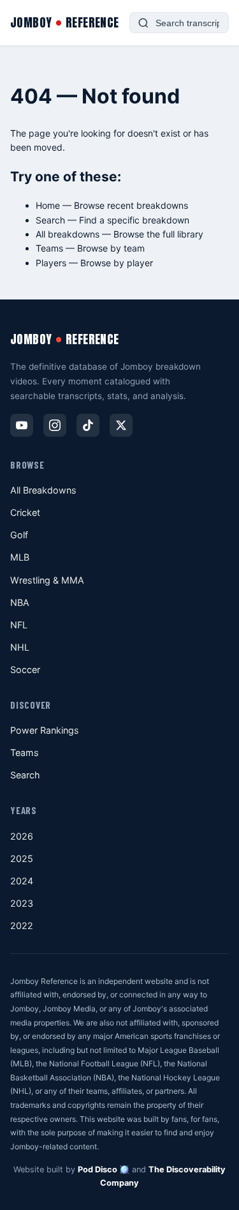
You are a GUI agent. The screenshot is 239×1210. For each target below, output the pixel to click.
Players (51, 262)
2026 (21, 836)
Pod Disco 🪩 (103, 1169)
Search (50, 220)
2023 (21, 903)
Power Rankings (44, 730)
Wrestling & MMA (47, 580)
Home (48, 205)
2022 (21, 925)
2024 (21, 880)
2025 (21, 858)
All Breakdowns (43, 490)
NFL (18, 624)
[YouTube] (21, 425)
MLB (19, 557)
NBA (19, 602)
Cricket (25, 512)
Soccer (25, 669)
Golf (19, 534)
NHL (19, 647)
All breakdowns (67, 234)
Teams (49, 248)
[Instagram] (54, 425)
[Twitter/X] (121, 425)
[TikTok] (87, 425)
